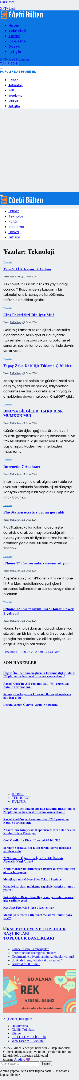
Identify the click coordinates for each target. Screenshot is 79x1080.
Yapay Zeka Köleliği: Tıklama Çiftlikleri (37, 366)
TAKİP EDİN (9, 63)
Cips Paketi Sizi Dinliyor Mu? (28, 315)
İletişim (15, 51)
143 (50, 652)
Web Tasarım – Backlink (28, 1041)
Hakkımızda (20, 1026)
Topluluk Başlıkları (28, 938)
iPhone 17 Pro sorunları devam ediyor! (36, 563)
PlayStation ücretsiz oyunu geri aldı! (34, 512)
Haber (14, 25)
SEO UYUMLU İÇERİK (29, 1037)
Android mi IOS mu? (26, 964)
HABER (18, 794)
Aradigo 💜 (22, 1059)
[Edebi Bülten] (22, 17)
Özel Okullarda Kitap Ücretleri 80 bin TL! (31, 840)
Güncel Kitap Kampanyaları (30, 949)
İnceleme (17, 41)
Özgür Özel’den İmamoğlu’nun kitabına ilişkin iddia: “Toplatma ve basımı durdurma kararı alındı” (39, 675)
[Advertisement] (39, 151)
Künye (16, 1033)
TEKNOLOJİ (21, 797)
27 (28, 652)
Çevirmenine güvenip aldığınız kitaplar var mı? (43, 956)
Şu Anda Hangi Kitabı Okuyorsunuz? (37, 960)
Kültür (14, 36)
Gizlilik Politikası (23, 1029)
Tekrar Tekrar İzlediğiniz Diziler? (34, 953)
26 (24, 652)
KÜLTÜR (19, 801)
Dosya (14, 46)
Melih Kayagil (17, 276)
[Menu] (1, 68)
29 (37, 652)
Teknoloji (17, 30)
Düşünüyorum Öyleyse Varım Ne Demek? (31, 704)
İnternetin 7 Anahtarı (21, 466)
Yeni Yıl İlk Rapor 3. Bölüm (27, 269)
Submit (46, 1063)
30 (41, 652)
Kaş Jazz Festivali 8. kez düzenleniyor (28, 907)
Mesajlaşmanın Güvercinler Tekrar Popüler (32, 879)
